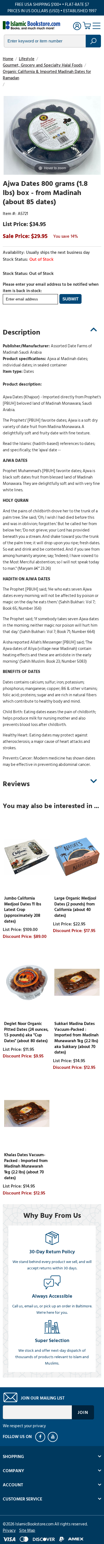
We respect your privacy (24, 1426)
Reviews (16, 784)
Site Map (27, 1530)
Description (21, 332)
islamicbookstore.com (33, 25)
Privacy (9, 1530)
